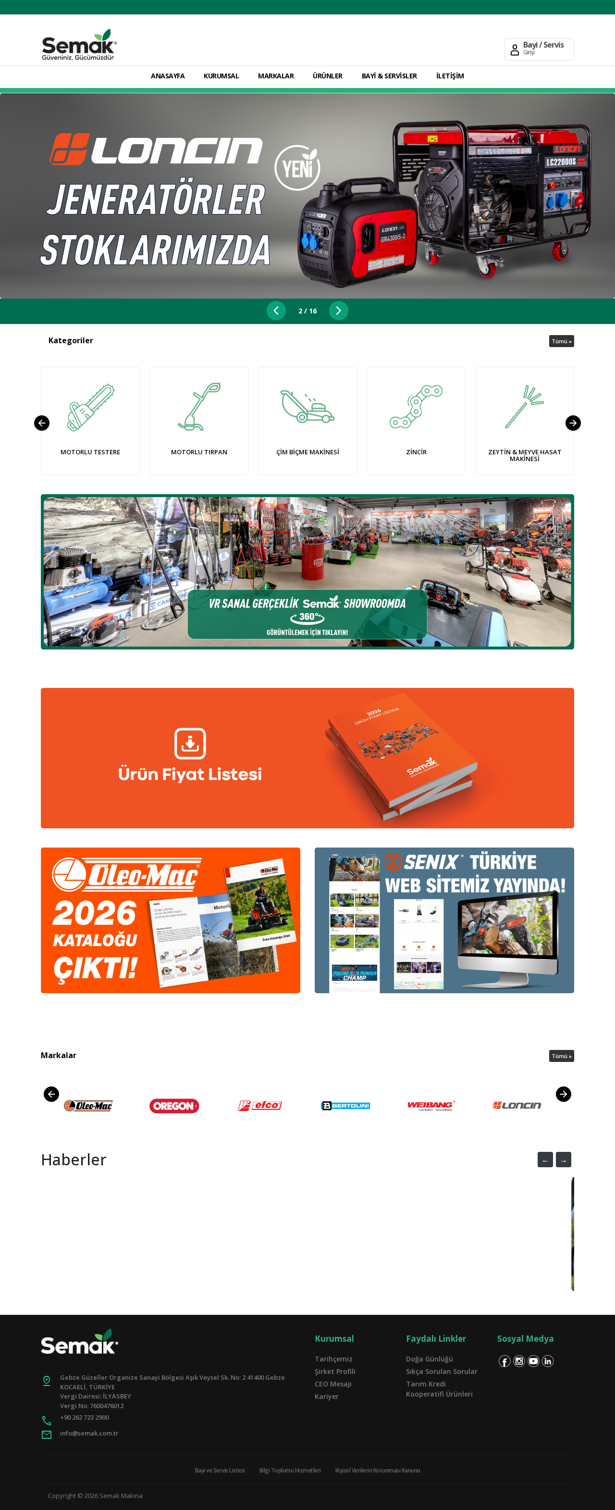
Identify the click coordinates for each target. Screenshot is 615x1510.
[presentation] (41, 423)
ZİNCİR (416, 452)
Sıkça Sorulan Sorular (442, 1371)
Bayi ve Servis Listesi (220, 1470)
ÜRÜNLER (328, 75)
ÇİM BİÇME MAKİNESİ (307, 452)
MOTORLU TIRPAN (199, 452)
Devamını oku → (374, 1256)
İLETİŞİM (450, 75)
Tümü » (562, 341)
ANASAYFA (167, 75)
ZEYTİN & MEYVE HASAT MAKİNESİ (525, 455)
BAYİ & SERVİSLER (389, 75)
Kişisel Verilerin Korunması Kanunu (377, 1470)
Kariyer (327, 1396)
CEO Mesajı (333, 1383)
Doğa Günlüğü (429, 1358)
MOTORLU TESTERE (90, 452)
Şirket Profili (335, 1371)
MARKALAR (276, 75)
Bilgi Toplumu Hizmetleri (290, 1470)
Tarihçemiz (334, 1358)
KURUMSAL (221, 75)
